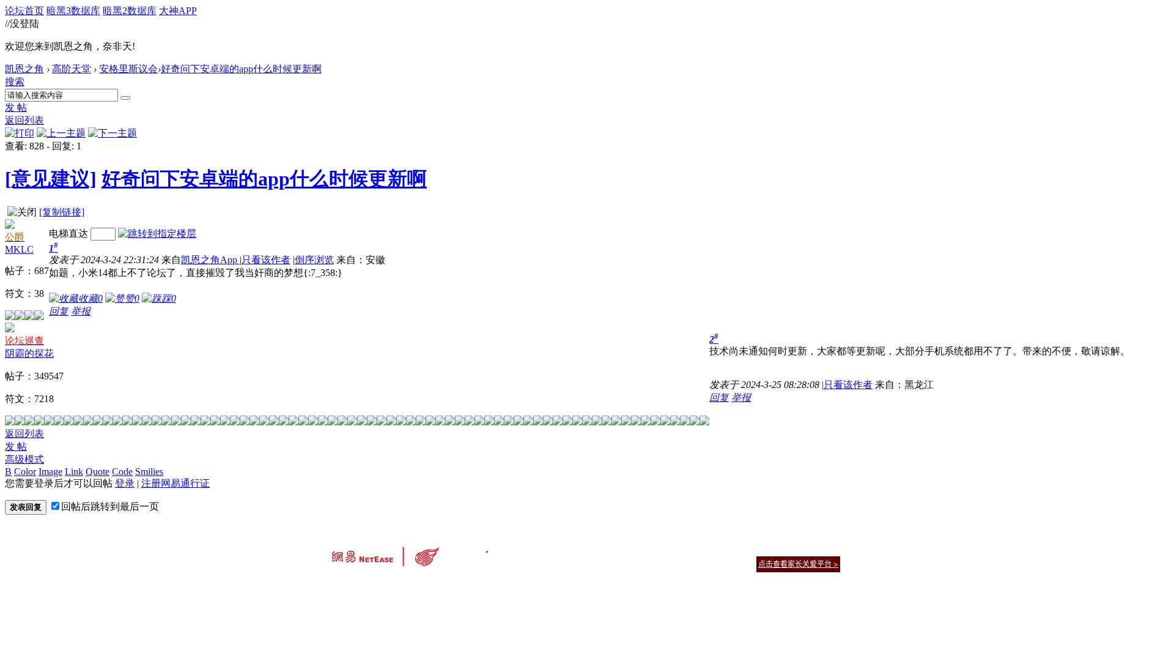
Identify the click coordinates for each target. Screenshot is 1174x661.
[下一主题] (112, 133)
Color (25, 471)
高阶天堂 (71, 69)
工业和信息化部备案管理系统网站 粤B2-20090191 (501, 585)
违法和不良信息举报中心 (372, 585)
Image (50, 471)
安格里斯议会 (128, 69)
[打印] (19, 133)
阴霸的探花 (29, 353)
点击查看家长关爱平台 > (798, 564)
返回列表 (24, 120)
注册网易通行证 (175, 483)
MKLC (19, 249)
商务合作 (788, 548)
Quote (97, 471)
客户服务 (568, 548)
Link (74, 471)
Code (122, 471)
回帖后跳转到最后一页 (110, 506)
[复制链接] (61, 212)
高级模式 (24, 459)
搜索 (14, 82)
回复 (58, 311)
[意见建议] (51, 179)
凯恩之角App (210, 260)
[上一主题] (61, 133)
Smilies (149, 471)
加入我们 (825, 548)
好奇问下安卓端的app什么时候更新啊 (241, 69)
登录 (125, 483)
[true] (125, 98)
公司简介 (532, 548)
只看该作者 (266, 260)
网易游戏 (752, 548)
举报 (80, 311)
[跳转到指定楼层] (157, 233)
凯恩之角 (24, 69)
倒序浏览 (314, 260)
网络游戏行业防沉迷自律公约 (674, 563)
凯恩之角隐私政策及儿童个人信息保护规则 (661, 548)
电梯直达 (68, 233)
